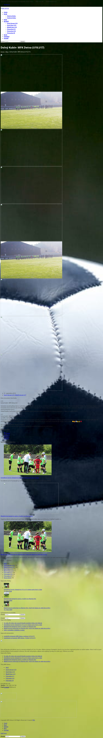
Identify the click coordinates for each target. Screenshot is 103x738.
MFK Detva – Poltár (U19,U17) (19, 638)
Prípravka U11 (8, 572)
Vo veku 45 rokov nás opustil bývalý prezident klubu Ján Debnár (23, 623)
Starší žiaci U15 (8, 569)
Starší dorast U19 (9, 395)
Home (2, 52)
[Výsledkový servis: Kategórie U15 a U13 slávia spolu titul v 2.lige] (28, 475)
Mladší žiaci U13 (8, 571)
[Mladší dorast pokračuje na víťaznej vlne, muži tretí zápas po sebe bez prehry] (28, 551)
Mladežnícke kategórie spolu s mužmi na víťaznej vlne (17, 516)
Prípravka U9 (8, 576)
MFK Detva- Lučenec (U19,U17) (19, 636)
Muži (5, 564)
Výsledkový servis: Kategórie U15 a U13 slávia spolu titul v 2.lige (20, 478)
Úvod (5, 723)
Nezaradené (7, 578)
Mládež (6, 727)
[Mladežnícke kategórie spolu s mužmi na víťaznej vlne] (31, 513)
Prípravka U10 (8, 574)
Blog (7, 52)
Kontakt (6, 730)
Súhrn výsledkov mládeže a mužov (14, 630)
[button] (6, 38)
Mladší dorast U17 (20, 395)
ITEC (33, 720)
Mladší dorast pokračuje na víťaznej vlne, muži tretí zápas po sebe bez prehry (24, 554)
